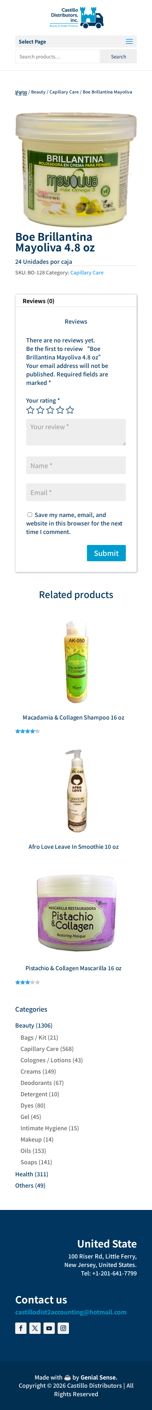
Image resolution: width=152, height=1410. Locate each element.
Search (118, 56)
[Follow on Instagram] (63, 1328)
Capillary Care (64, 92)
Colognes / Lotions (46, 1060)
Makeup (31, 1139)
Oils (26, 1150)
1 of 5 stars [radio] (30, 410)
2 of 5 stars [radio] (40, 410)
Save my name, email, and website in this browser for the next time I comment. (74, 523)
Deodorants (36, 1082)
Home (21, 92)
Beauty (38, 92)
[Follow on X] (35, 1328)
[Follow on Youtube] (49, 1328)
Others (24, 1185)
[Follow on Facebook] (21, 1328)
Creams (31, 1071)
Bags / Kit (33, 1037)
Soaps (29, 1162)
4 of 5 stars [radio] (60, 410)
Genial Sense (98, 1377)
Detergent (34, 1094)
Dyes (27, 1105)
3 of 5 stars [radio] (50, 410)
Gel (25, 1116)
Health (24, 1174)
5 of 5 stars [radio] (70, 410)
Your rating (43, 400)
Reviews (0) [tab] (38, 300)
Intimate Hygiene (44, 1128)
